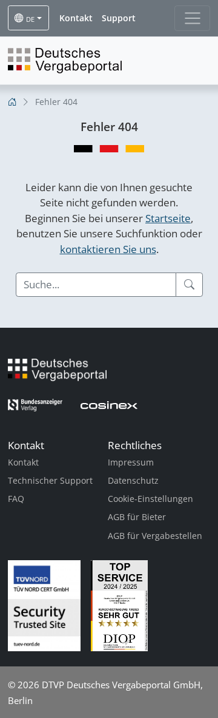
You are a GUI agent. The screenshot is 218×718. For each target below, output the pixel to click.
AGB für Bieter (137, 517)
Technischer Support (50, 480)
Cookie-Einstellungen (150, 498)
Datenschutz (133, 480)
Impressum (131, 462)
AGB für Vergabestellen (155, 535)
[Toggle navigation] (192, 18)
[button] (76, 18)
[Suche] (189, 285)
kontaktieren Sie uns (108, 249)
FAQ (16, 498)
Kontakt (23, 462)
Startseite (168, 218)
